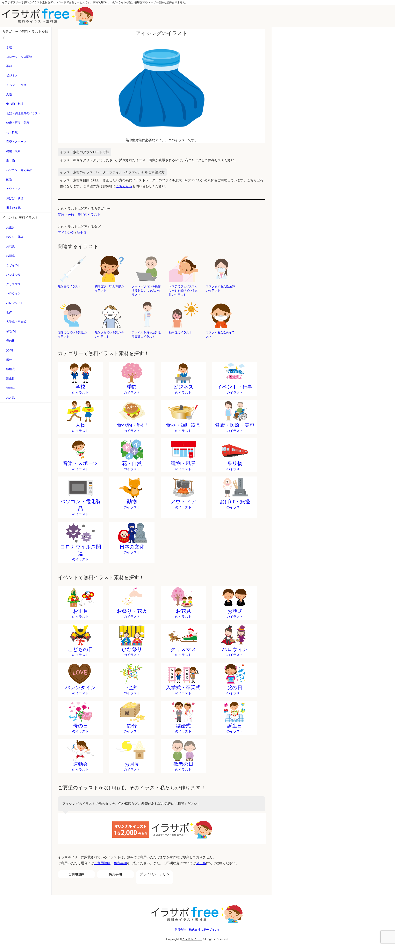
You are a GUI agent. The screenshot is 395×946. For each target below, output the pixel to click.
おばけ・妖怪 (14, 198)
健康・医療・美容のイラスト (79, 214)
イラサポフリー (192, 939)
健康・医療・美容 (17, 122)
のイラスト (80, 389)
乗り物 (10, 160)
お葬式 (10, 255)
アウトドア (13, 188)
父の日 (10, 350)
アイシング (66, 232)
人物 (9, 94)
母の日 (10, 340)
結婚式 (10, 369)
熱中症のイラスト (180, 332)
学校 (9, 47)
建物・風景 (13, 151)
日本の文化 (13, 207)
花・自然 (12, 132)
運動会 (10, 388)
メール (201, 863)
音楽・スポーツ (16, 141)
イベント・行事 (16, 85)
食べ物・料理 (14, 103)
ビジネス (12, 75)
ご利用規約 (102, 863)
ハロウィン (13, 293)
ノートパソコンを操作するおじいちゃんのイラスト (146, 290)
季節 (9, 66)
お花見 (10, 246)
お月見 (10, 397)
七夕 (9, 312)
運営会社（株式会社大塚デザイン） (197, 929)
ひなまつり (13, 274)
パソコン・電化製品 (19, 170)
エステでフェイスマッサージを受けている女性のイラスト (183, 290)
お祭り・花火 (14, 236)
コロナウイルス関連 (19, 56)
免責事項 (120, 863)
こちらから (124, 186)
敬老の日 (12, 331)
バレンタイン (14, 302)
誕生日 (10, 378)
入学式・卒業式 (16, 321)
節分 (9, 359)
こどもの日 (13, 265)
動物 (9, 179)
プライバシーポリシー (154, 877)
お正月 (10, 227)
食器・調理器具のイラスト (23, 113)
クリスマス (13, 284)
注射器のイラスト (69, 286)
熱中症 (82, 232)
